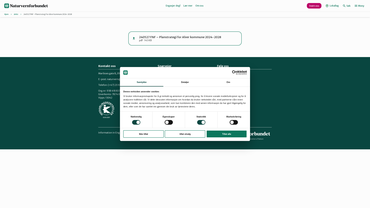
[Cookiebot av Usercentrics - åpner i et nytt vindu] (234, 72)
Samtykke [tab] (142, 82)
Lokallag (334, 5)
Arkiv (16, 14)
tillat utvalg (185, 134)
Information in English (111, 132)
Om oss (199, 5)
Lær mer (188, 5)
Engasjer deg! (173, 5)
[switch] (169, 122)
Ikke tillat (143, 134)
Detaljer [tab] (185, 82)
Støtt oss (314, 5)
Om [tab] (228, 82)
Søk (348, 5)
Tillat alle (226, 134)
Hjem (6, 14)
